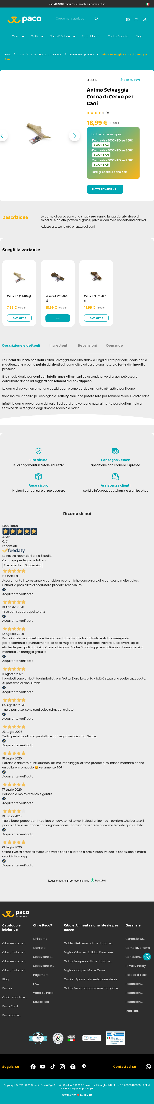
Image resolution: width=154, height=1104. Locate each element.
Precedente (12, 565)
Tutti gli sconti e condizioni (109, 172)
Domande (114, 345)
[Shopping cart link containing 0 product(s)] (136, 19)
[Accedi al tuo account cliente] (128, 19)
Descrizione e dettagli (21, 345)
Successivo (33, 565)
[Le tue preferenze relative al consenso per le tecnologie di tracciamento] (147, 1097)
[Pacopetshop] (33, 1066)
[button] (74, 135)
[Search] (96, 18)
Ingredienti (58, 345)
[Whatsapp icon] (147, 956)
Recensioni (87, 345)
